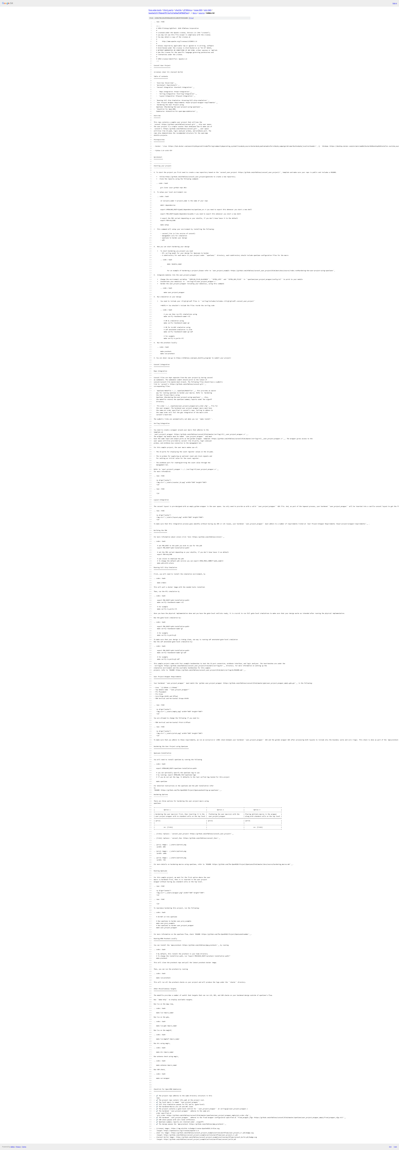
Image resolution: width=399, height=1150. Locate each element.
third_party (168, 10)
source (202, 13)
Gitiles (12, 1147)
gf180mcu (187, 10)
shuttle (178, 10)
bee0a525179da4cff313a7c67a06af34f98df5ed (169, 13)
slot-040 (207, 10)
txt (390, 1147)
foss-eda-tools (155, 10)
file (191, 18)
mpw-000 (198, 10)
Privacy (18, 1147)
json (395, 1147)
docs (195, 13)
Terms (24, 1147)
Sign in (395, 3)
